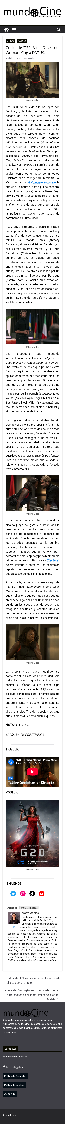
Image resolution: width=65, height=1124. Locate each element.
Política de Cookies (14, 1085)
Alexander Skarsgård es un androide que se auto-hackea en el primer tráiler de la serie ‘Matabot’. (32, 995)
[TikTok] (32, 893)
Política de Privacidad (15, 1076)
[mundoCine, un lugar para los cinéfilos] (6, 29)
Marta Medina (30, 58)
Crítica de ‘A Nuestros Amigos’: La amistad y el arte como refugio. (34, 980)
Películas (22, 41)
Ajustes (40, 1119)
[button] (14, 29)
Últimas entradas (29, 908)
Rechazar (25, 1119)
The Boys (52, 560)
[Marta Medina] (14, 913)
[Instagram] (23, 893)
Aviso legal (9, 1093)
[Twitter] (13, 893)
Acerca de (12, 908)
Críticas (10, 41)
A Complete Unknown (42, 182)
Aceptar (9, 1119)
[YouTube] (41, 893)
